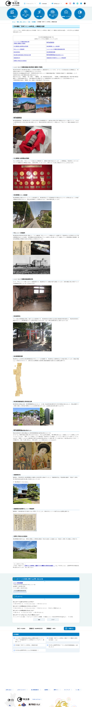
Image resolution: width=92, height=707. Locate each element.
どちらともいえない (31, 603)
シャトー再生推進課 (18, 582)
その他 (71, 616)
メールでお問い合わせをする (20, 590)
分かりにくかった (42, 608)
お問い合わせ (8, 689)
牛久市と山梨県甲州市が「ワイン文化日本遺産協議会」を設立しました (63, 646)
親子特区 (34, 704)
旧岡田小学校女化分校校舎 (20, 60)
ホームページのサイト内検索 (35, 616)
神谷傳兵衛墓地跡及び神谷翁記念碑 (22, 55)
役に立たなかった (39, 612)
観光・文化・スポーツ (21, 21)
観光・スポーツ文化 (53, 15)
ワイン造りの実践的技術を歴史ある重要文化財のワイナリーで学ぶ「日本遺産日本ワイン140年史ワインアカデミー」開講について (29, 640)
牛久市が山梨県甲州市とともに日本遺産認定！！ (27, 650)
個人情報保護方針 (35, 689)
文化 (29, 21)
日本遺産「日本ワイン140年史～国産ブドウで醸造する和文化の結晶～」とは (63, 639)
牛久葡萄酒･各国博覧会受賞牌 (21, 46)
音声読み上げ (57, 3)
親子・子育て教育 (26, 15)
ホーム (13, 21)
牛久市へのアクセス (36, 699)
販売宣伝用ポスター (55, 55)
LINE (77, 3)
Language (44, 3)
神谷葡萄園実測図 (51, 52)
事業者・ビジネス (66, 16)
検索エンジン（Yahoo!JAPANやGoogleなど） (56, 616)
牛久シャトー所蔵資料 (19, 49)
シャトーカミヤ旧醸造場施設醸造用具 (56, 49)
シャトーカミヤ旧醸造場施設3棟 (21, 41)
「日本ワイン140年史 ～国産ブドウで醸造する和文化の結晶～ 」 (39, 565)
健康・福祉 (39, 16)
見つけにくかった (42, 603)
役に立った (17, 612)
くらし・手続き (12, 16)
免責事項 (46, 689)
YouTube (66, 3)
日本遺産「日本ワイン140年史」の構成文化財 (26, 645)
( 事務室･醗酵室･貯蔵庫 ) (20, 43)
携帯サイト (56, 689)
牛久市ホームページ (13, 3)
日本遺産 (34, 21)
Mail (81, 3)
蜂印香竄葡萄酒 (50, 42)
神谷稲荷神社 (17, 52)
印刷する (71, 628)
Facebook (73, 3)
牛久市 (23, 699)
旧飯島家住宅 (17, 57)
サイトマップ (67, 689)
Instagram (70, 3)
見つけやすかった (19, 603)
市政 (80, 16)
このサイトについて (21, 689)
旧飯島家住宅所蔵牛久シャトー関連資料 (56, 57)
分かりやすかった (19, 608)
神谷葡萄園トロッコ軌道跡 (53, 46)
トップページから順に (20, 616)
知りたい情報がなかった (55, 608)
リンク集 (77, 689)
